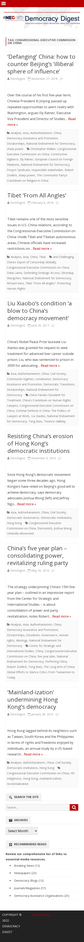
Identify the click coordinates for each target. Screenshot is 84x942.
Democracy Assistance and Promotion (32, 138)
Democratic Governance (23, 518)
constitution (43, 379)
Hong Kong (14, 523)
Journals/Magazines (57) (30, 888)
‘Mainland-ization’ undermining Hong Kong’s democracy (32, 699)
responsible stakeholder (47, 170)
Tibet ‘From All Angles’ (36, 195)
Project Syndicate (18, 170)
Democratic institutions (56, 518)
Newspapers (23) (25, 873)
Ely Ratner (26, 159)
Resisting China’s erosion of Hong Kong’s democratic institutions (40, 443)
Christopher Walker (43, 149)
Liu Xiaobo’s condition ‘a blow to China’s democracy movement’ (39, 310)
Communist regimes (20, 379)
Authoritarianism (41, 133)
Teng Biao (35, 421)
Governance (49, 635)
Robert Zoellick (17, 667)
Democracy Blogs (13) (29, 880)
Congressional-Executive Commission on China (38, 267)
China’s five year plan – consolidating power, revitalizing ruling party (37, 555)
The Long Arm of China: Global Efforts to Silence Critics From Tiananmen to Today (41, 672)
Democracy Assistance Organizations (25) (41, 896)
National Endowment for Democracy (50, 143)
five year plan (46, 656)
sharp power (15, 149)
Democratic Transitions (58, 384)
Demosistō (45, 528)
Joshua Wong (62, 528)
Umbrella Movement (20, 533)
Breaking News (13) (27, 866)
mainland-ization (50, 778)
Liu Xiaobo (38, 416)
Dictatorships (15, 143)
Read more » (42, 248)
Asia (26, 133)
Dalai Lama (14, 273)
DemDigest (17, 79)
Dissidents (33, 635)
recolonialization (18, 784)
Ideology (21, 640)
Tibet (42, 257)
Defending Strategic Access (42, 273)
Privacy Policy (41, 915)
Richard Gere (15, 283)
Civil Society (58, 374)
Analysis (16, 133)
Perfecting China (56, 661)
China (57, 133)
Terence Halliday (55, 421)
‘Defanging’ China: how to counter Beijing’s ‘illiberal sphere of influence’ (41, 64)
